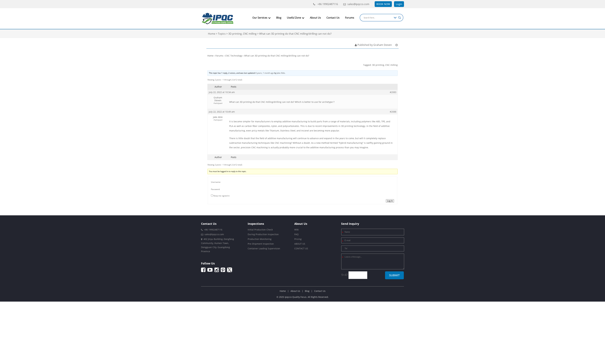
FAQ (296, 234)
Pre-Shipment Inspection (261, 243)
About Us (315, 17)
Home (210, 55)
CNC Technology (233, 55)
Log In (390, 201)
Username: (216, 182)
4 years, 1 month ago (264, 73)
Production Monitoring (259, 239)
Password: (215, 189)
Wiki (296, 229)
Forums (349, 17)
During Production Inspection (263, 234)
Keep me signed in (221, 195)
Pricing (298, 239)
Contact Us (333, 17)
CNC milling (391, 64)
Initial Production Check (260, 229)
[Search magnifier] (399, 17)
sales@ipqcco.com (358, 4)
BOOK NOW (383, 4)
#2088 (393, 111)
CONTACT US (301, 248)
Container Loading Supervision (264, 248)
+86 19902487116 (327, 4)
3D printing (378, 64)
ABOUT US (299, 243)
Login (399, 4)
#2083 (393, 92)
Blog (278, 17)
